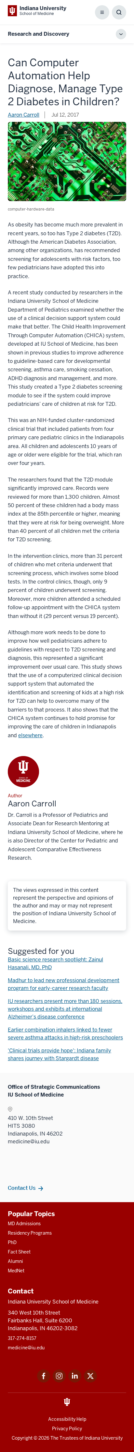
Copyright (22, 1438)
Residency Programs (30, 1233)
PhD (12, 1242)
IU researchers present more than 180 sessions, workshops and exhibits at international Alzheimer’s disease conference (65, 1009)
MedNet (16, 1271)
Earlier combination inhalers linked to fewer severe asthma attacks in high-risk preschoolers (65, 1033)
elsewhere (30, 735)
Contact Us (21, 1188)
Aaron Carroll (23, 114)
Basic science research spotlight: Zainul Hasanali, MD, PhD (55, 963)
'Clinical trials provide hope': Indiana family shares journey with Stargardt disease (59, 1054)
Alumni (15, 1261)
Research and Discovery (38, 34)
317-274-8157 (22, 1338)
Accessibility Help (67, 1419)
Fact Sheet (19, 1252)
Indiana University (104, 1438)
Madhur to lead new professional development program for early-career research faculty (63, 984)
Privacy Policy (67, 1429)
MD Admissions (24, 1224)
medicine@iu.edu (26, 1348)
